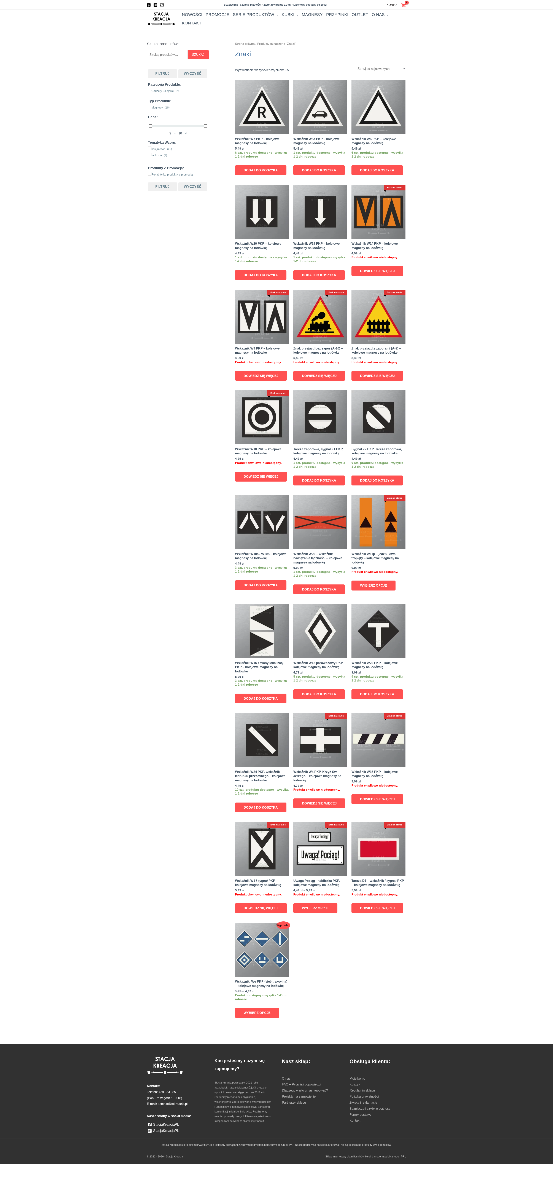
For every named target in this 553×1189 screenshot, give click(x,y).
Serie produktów (299, 18)
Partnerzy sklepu (295, 1119)
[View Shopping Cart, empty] (403, 5)
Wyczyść (193, 74)
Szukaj (199, 55)
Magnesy (339, 18)
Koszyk (355, 1101)
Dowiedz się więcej (377, 271)
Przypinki (355, 18)
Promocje (277, 18)
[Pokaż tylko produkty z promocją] (149, 175)
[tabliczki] (149, 156)
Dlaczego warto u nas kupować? (308, 1107)
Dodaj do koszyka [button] (261, 170)
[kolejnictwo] (149, 149)
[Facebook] (149, 5)
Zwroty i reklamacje (365, 1119)
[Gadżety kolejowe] (149, 91)
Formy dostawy (362, 1131)
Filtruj (162, 74)
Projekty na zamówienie (301, 1113)
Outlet (370, 18)
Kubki (322, 18)
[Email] (162, 5)
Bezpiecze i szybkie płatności (373, 1125)
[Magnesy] (149, 108)
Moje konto (358, 1095)
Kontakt (398, 18)
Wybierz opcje (373, 594)
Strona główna (246, 44)
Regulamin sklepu (363, 1107)
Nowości (261, 18)
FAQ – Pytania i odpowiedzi (303, 1101)
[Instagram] (155, 5)
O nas (381, 18)
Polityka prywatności (366, 1113)
